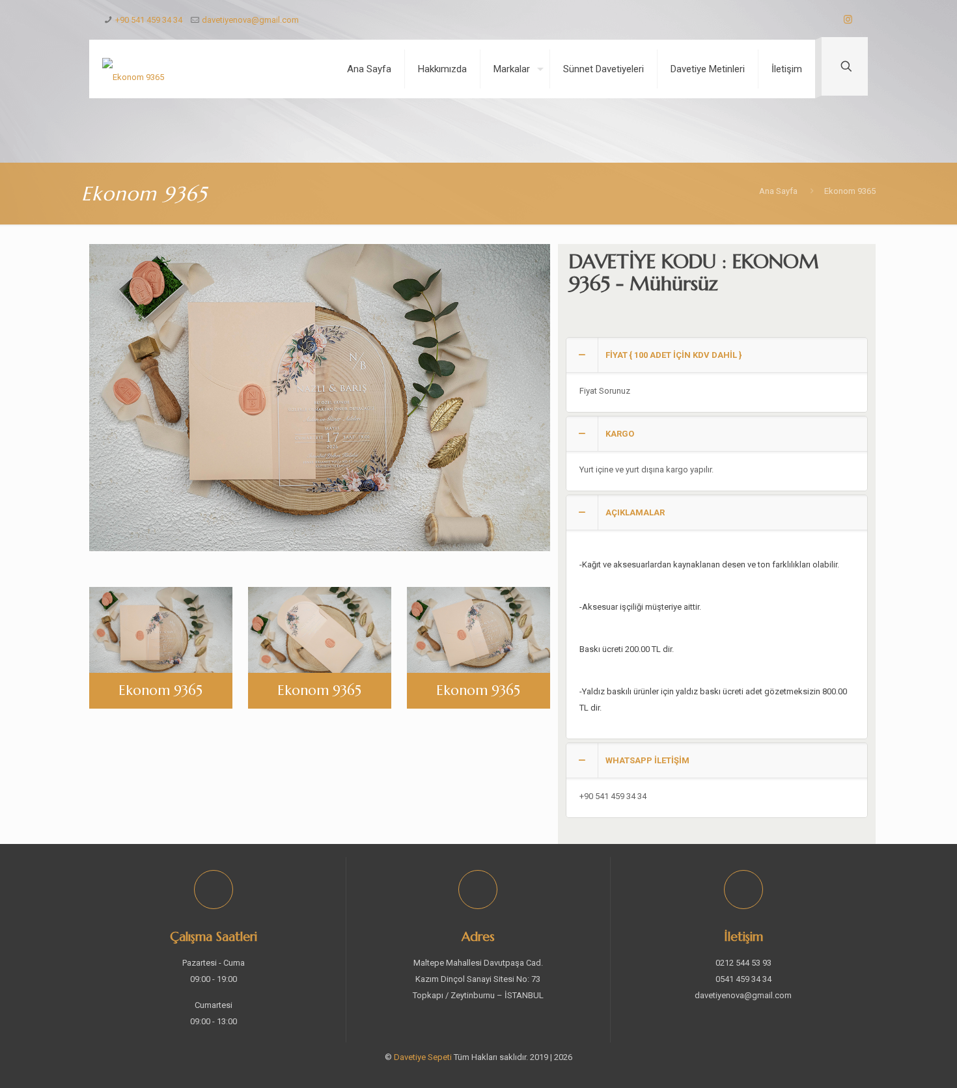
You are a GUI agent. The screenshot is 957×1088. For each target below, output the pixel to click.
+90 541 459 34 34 (148, 20)
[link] (717, 375)
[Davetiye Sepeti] (133, 69)
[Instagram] (848, 19)
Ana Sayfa (778, 191)
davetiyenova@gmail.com (250, 20)
